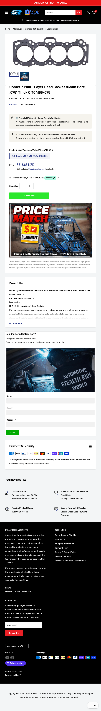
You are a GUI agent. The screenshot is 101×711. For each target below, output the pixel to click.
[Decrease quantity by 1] (22, 186)
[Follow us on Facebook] (7, 657)
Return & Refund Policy (66, 552)
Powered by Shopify (13, 675)
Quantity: (13, 186)
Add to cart (29, 195)
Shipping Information (64, 543)
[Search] (78, 12)
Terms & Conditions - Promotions (70, 560)
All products (17, 29)
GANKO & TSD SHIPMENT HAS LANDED (50, 3)
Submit (12, 433)
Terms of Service (63, 556)
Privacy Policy (61, 547)
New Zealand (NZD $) (15, 646)
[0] (93, 12)
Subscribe (14, 633)
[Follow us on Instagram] (12, 657)
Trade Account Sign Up (65, 535)
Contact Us (60, 539)
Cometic (13, 104)
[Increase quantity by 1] (36, 186)
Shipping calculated (37, 169)
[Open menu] (6, 13)
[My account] (88, 12)
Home (7, 29)
